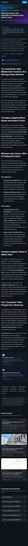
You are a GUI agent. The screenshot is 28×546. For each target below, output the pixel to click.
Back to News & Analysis (7, 7)
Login (24, 2)
